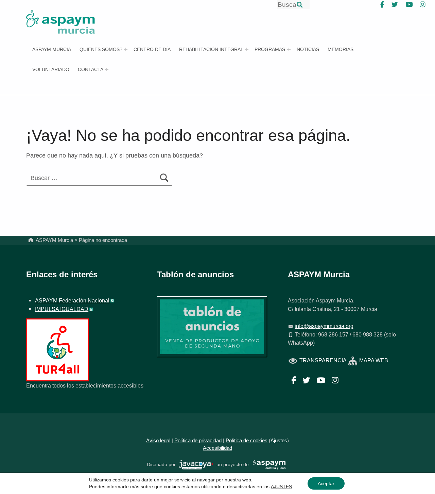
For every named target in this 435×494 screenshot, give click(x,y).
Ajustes (279, 440)
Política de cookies (246, 440)
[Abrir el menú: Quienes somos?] (125, 49)
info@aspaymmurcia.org (324, 326)
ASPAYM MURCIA (51, 49)
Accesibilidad (217, 448)
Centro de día (152, 49)
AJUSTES (281, 486)
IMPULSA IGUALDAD (61, 309)
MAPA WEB (373, 360)
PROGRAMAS (270, 49)
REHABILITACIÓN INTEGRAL (211, 49)
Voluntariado (50, 69)
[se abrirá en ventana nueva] (196, 464)
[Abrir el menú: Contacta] (106, 69)
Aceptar (326, 483)
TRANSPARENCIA (322, 360)
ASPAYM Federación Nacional (72, 300)
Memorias (340, 49)
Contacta (90, 69)
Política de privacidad (198, 440)
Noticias (308, 49)
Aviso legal (158, 440)
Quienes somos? (101, 49)
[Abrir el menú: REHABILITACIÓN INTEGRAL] (246, 49)
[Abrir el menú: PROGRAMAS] (289, 49)
